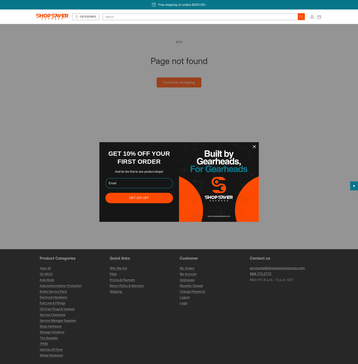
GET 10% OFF (139, 197)
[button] (85, 16)
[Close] (254, 146)
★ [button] (354, 185)
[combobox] (200, 16)
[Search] (301, 16)
